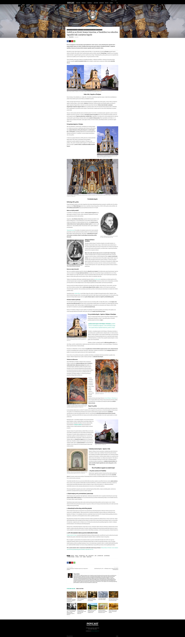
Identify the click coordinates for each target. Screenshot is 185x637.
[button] (117, 2)
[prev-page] (67, 616)
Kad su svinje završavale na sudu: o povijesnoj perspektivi (82, 599)
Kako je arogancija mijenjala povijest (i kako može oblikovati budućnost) (81, 612)
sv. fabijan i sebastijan (70, 556)
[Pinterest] (72, 41)
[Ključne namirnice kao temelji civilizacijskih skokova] (113, 606)
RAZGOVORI (101, 2)
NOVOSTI (106, 2)
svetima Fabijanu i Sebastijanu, (110, 398)
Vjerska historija (99, 29)
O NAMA (111, 2)
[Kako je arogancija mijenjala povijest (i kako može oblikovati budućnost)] (82, 606)
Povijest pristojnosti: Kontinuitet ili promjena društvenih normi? (102, 611)
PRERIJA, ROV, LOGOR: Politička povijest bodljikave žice (92, 611)
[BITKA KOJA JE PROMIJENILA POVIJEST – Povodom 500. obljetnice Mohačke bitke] (71, 594)
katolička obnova (82, 555)
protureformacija (107, 555)
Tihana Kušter (71, 37)
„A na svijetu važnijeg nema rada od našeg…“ (102, 599)
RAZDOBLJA (90, 2)
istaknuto (76, 555)
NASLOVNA (78, 2)
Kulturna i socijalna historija (73, 28)
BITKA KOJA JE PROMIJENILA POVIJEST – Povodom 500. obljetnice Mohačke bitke (71, 600)
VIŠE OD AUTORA (79, 588)
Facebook (112, 0)
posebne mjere (97, 279)
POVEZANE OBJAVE (71, 588)
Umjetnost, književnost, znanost (89, 29)
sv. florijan (77, 556)
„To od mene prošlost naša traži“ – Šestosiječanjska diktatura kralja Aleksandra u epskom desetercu (71, 612)
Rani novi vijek (80, 29)
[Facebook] (68, 41)
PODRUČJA (83, 2)
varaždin (84, 556)
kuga (86, 555)
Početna (68, 28)
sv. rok (81, 556)
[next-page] (69, 616)
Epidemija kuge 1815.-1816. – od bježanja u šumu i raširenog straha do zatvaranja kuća (106, 569)
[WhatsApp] (74, 41)
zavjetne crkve (89, 556)
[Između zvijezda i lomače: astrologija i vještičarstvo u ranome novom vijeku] (113, 594)
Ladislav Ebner (77, 293)
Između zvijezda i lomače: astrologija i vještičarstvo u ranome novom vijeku (113, 599)
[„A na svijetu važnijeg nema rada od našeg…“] (103, 594)
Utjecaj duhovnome (71, 230)
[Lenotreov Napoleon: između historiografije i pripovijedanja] (92, 594)
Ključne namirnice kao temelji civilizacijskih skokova (113, 611)
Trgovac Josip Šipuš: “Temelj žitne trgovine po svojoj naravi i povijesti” (77, 569)
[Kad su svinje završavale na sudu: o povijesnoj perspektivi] (82, 594)
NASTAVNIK (96, 2)
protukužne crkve (100, 555)
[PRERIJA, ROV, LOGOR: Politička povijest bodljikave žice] (92, 606)
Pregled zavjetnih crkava (72, 535)
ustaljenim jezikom (78, 424)
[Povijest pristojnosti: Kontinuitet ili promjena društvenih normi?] (103, 606)
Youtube (115, 0)
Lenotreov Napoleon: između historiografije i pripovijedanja (92, 599)
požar (95, 555)
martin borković (91, 555)
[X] (70, 41)
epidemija (72, 555)
